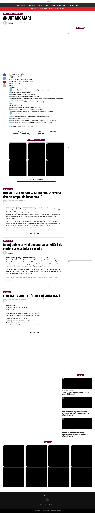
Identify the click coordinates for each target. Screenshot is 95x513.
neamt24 (11, 23)
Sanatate (65, 5)
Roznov (62, 9)
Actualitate (24, 5)
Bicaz (56, 9)
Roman (50, 9)
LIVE (77, 5)
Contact (50, 504)
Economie (46, 5)
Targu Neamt (34, 9)
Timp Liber (71, 5)
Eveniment (53, 5)
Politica (59, 5)
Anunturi (40, 5)
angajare (20, 126)
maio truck (34, 126)
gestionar (27, 126)
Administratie (32, 5)
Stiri (45, 504)
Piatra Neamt (43, 9)
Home (18, 5)
